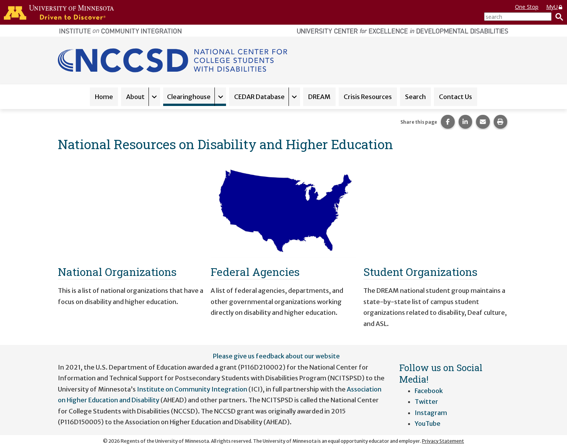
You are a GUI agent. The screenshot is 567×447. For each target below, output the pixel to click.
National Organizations (117, 271)
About (135, 97)
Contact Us (455, 97)
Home (104, 97)
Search (415, 97)
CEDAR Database (259, 97)
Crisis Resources (368, 97)
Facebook (429, 391)
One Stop (526, 6)
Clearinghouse (189, 97)
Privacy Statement (443, 441)
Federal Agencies (255, 271)
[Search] (557, 16)
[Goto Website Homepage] (174, 60)
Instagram (431, 413)
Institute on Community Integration (192, 389)
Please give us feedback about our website (276, 356)
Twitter (426, 401)
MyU (552, 6)
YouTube (427, 423)
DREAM (319, 97)
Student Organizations (420, 271)
